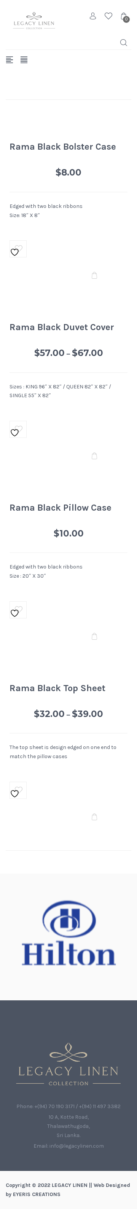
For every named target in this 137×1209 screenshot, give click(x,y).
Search (123, 42)
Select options (94, 276)
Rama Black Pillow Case (61, 507)
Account (93, 16)
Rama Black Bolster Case (63, 146)
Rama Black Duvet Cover (62, 327)
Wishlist (108, 16)
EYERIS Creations (37, 1194)
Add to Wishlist (18, 249)
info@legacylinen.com (76, 1146)
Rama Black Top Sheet (57, 688)
